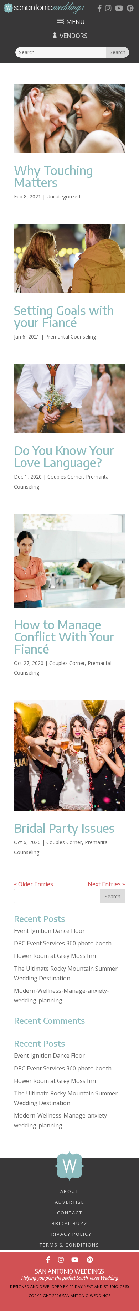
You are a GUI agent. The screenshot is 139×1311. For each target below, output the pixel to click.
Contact (69, 1212)
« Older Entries (33, 884)
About (69, 1191)
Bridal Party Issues (64, 827)
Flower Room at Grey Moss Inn (55, 956)
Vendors (73, 36)
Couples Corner (65, 476)
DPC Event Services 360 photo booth (63, 943)
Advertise (69, 1201)
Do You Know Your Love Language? (64, 456)
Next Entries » (106, 884)
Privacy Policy (70, 1234)
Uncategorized (63, 196)
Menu (75, 22)
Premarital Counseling (70, 336)
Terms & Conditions (69, 1244)
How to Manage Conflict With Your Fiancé (64, 636)
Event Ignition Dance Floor (49, 931)
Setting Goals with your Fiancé (64, 316)
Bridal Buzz (69, 1223)
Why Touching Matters (53, 176)
